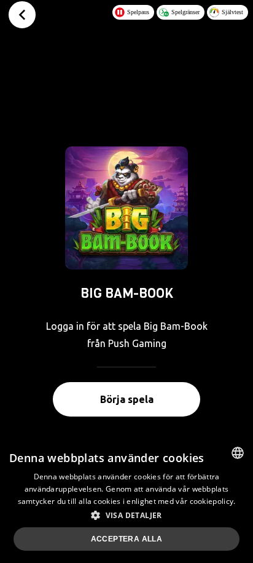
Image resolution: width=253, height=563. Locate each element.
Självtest (232, 12)
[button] (126, 515)
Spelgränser (185, 12)
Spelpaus (138, 12)
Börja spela (127, 399)
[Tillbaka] (22, 15)
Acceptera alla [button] (127, 539)
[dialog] (126, 500)
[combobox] (238, 453)
